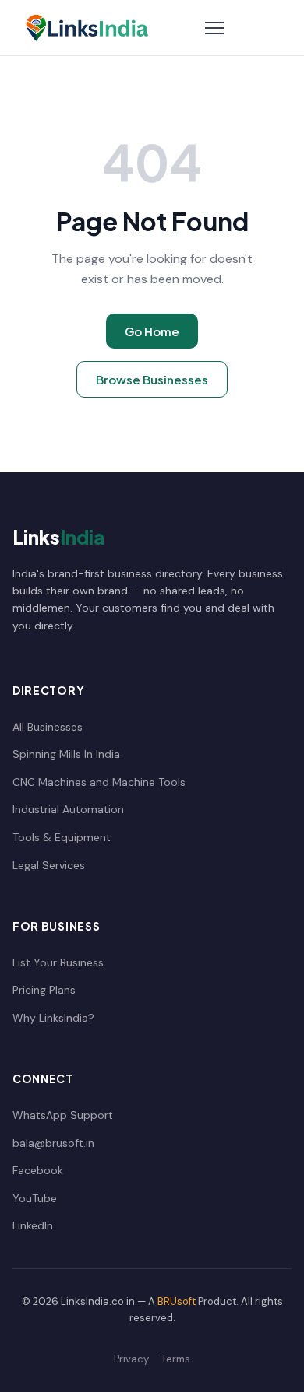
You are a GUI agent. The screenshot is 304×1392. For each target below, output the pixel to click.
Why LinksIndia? (53, 1018)
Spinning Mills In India (66, 754)
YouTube (34, 1198)
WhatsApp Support (62, 1115)
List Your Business (58, 962)
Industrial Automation (68, 809)
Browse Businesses (152, 379)
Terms (175, 1359)
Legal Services (48, 865)
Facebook (37, 1170)
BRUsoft (176, 1301)
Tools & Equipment (61, 837)
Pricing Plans (44, 990)
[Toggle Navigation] (214, 28)
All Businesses (47, 727)
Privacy (131, 1359)
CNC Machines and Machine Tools (99, 782)
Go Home (152, 331)
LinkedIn (32, 1225)
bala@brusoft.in (53, 1143)
